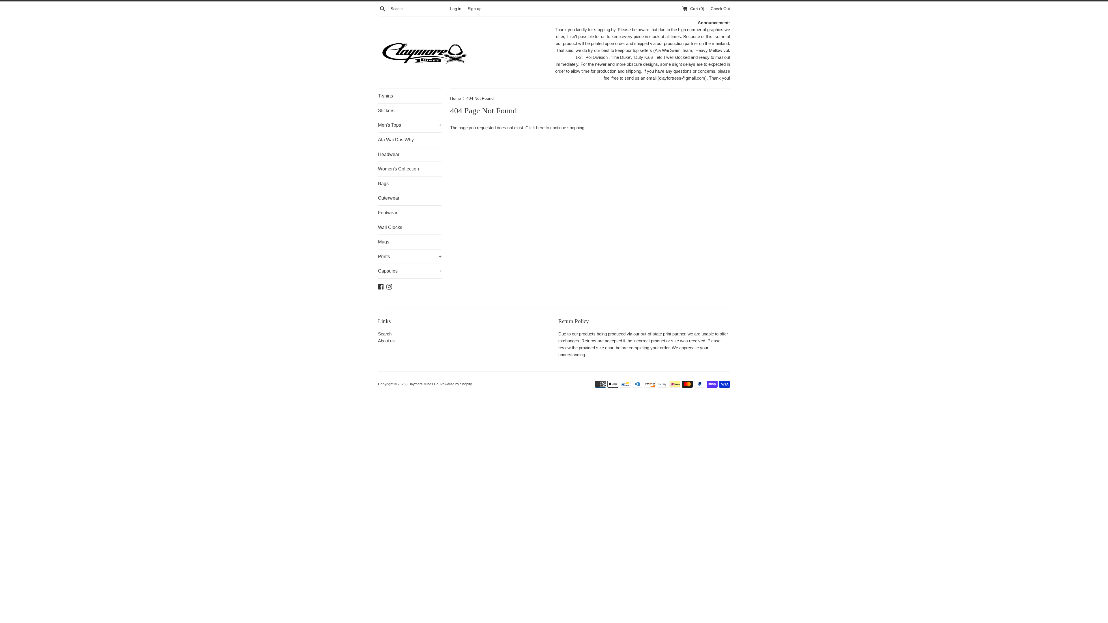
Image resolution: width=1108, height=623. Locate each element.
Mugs (383, 241)
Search (385, 333)
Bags (383, 183)
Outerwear (388, 198)
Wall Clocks (390, 227)
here (540, 127)
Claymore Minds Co (423, 384)
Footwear (387, 212)
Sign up (475, 9)
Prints (409, 256)
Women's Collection (398, 168)
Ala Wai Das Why (396, 139)
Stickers (386, 110)
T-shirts (385, 95)
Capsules (409, 271)
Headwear (388, 154)
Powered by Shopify (456, 384)
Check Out (720, 9)
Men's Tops (409, 125)
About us (386, 340)
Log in (455, 9)
